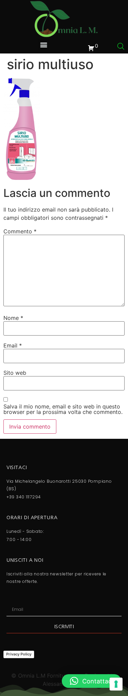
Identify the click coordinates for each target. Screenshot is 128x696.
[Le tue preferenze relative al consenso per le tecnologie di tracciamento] (116, 684)
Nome (13, 318)
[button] (43, 44)
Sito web (14, 372)
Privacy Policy (18, 654)
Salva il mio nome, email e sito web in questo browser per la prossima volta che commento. (63, 409)
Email (12, 345)
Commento (20, 231)
